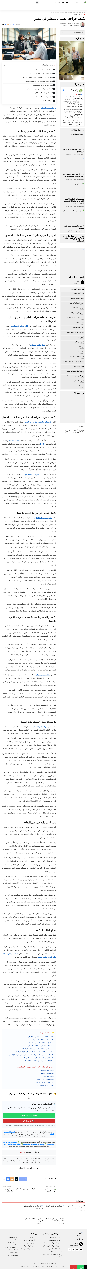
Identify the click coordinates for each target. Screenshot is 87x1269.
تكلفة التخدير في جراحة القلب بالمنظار (43, 85)
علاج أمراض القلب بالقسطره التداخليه (73, 361)
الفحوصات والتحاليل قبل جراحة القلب (38, 422)
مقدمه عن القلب (79, 385)
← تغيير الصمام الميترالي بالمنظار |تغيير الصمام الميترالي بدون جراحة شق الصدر (31, 1054)
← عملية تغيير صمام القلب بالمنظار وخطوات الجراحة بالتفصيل (36, 1048)
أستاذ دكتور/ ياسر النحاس (73, 23)
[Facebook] (67, 2)
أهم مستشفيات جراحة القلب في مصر (73, 317)
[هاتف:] (82, 282)
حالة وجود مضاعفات (43, 675)
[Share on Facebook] (13, 24)
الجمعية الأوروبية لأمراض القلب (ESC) (33, 1144)
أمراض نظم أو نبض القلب (77, 312)
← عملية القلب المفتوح (47, 1070)
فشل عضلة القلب (79, 381)
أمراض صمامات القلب (77, 308)
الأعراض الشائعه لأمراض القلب (75, 332)
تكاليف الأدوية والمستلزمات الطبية (43, 93)
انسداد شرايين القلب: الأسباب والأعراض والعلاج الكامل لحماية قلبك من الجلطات (74, 201)
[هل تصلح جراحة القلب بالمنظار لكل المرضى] (33, 1211)
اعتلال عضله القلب (78, 327)
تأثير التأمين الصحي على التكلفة (44, 96)
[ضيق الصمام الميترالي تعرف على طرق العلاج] (72, 140)
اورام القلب (80, 346)
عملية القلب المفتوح (37, 345)
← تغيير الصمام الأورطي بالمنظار (45, 1082)
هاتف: (77, 281)
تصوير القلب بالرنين (32, 474)
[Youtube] (59, 2)
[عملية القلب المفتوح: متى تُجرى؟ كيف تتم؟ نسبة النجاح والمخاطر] (72, 165)
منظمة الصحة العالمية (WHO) (12, 1144)
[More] (3, 24)
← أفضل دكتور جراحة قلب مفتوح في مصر (42, 1085)
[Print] (5, 24)
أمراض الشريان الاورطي (77, 303)
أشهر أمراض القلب (78, 293)
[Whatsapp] (55, 2)
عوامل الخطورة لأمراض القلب (75, 371)
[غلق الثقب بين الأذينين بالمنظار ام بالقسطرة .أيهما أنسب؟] (54, 1211)
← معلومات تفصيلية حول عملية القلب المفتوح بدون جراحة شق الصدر (34, 1051)
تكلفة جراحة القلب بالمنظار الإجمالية (43, 69)
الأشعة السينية (14, 440)
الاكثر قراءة (80, 337)
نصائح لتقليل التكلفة (47, 100)
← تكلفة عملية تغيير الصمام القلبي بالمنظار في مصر (39, 1036)
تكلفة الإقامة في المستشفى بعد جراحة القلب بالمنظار (39, 89)
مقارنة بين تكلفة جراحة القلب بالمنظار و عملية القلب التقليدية (36, 77)
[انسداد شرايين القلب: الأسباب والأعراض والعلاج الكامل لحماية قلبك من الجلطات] (72, 190)
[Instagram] (63, 2)
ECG (42, 444)
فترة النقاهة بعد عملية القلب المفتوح (74, 376)
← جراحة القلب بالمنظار (47, 1073)
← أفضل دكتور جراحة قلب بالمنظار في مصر (41, 1039)
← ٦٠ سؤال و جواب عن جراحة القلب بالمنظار (41, 1045)
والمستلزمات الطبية (39, 726)
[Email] (8, 24)
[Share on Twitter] (11, 24)
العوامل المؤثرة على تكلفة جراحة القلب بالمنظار (40, 73)
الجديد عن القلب (79, 342)
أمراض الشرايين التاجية (77, 298)
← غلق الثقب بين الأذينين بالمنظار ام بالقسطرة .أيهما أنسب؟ (37, 1057)
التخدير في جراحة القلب (43, 518)
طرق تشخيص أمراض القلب (76, 356)
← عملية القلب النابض (48, 1076)
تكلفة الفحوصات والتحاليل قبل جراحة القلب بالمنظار (39, 81)
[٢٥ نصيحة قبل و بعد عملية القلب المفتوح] (72, 217)
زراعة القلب (80, 351)
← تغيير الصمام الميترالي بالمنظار (44, 1079)
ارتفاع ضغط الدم (79, 322)
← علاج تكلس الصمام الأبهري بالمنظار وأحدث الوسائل (39, 1060)
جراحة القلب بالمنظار (79, 14)
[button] (37, 2)
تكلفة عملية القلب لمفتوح (19, 326)
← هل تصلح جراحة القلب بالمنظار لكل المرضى (41, 1042)
